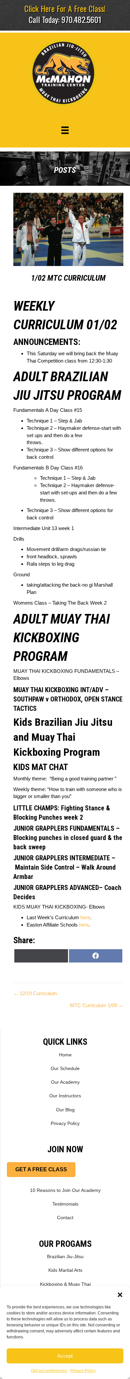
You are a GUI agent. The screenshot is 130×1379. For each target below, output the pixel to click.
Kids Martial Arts (65, 1270)
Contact (65, 1217)
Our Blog (65, 1109)
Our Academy (65, 1082)
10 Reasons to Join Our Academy (65, 1190)
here (85, 917)
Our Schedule (65, 1068)
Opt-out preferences (49, 1370)
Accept (65, 1356)
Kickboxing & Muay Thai (65, 1284)
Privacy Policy (83, 1370)
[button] (120, 1294)
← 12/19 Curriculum (35, 993)
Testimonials (65, 1204)
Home (65, 1054)
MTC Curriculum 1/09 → (96, 1005)
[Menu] (65, 130)
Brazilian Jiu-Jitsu (65, 1256)
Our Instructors (65, 1095)
